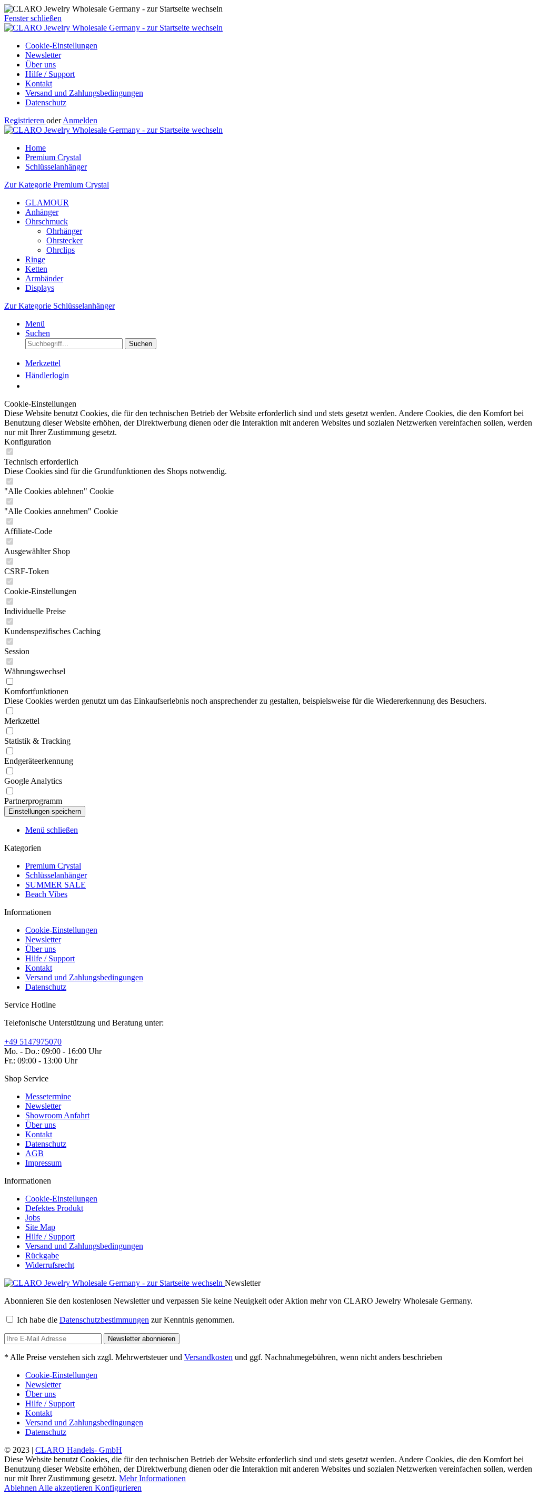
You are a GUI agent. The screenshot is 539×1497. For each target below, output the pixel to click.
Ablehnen (21, 1487)
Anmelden (80, 120)
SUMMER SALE (55, 884)
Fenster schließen (33, 18)
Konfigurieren (118, 1487)
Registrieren (25, 120)
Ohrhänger (64, 230)
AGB (34, 1153)
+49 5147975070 (33, 1041)
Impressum (43, 1162)
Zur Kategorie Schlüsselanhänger (59, 305)
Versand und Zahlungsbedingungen (84, 92)
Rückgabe (42, 1255)
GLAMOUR (47, 202)
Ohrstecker (64, 240)
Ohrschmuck (46, 221)
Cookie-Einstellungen (61, 45)
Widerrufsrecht (49, 1264)
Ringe (35, 259)
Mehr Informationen (152, 1478)
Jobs (32, 1217)
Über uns (40, 64)
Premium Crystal (53, 865)
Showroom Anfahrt (57, 1115)
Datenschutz (45, 102)
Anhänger (41, 212)
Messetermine (48, 1096)
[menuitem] (280, 46)
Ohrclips (60, 249)
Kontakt (38, 83)
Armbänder (44, 278)
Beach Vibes (46, 894)
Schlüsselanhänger (56, 875)
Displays (39, 287)
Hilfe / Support (50, 74)
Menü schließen (51, 829)
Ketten (36, 268)
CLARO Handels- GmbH (78, 1449)
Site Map (40, 1227)
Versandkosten (208, 1357)
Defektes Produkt (54, 1208)
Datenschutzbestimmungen (104, 1319)
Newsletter (43, 55)
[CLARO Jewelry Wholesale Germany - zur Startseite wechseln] (113, 27)
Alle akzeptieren (66, 1487)
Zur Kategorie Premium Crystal (56, 184)
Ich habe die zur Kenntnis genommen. (126, 1319)
